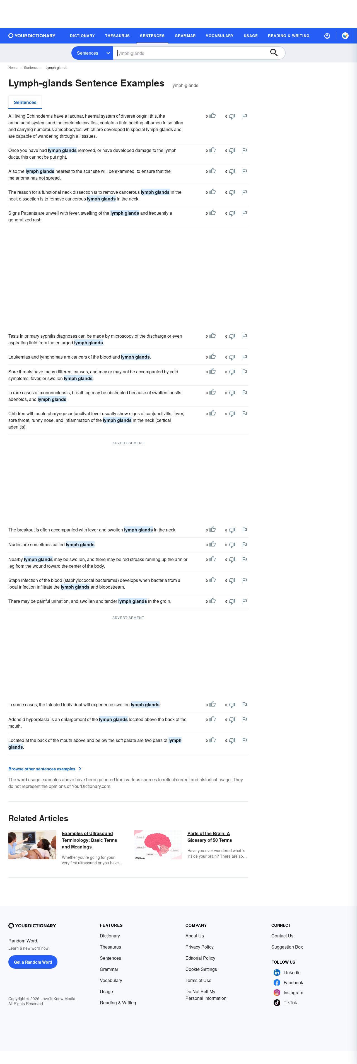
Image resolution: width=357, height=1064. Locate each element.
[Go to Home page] (32, 35)
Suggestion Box (287, 947)
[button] (327, 36)
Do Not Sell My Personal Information (205, 994)
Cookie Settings (201, 969)
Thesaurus (110, 947)
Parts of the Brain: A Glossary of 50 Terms (209, 836)
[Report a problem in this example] (244, 116)
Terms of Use (198, 980)
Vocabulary (111, 980)
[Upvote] (212, 116)
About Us (194, 935)
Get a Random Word (33, 962)
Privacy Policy (199, 947)
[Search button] (276, 53)
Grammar (109, 969)
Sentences (87, 53)
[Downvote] (232, 116)
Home (13, 67)
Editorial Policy (200, 958)
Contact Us (282, 935)
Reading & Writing (118, 1002)
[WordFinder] (345, 35)
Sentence (31, 67)
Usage (106, 991)
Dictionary (110, 935)
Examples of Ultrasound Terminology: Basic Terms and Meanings (89, 840)
